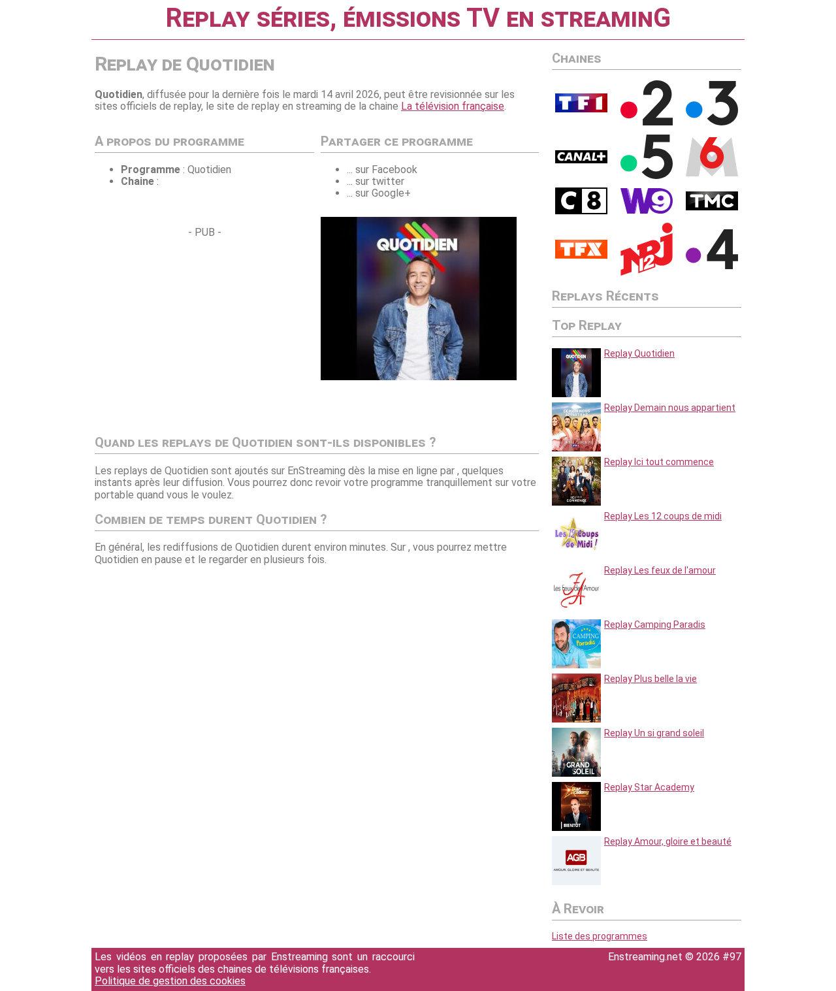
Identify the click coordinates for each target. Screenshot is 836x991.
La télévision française (452, 106)
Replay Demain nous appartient (669, 407)
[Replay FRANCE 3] (712, 122)
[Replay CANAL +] (581, 160)
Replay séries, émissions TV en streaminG (418, 18)
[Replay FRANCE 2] (646, 122)
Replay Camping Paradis (654, 624)
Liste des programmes (599, 936)
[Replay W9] (646, 210)
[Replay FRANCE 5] (646, 176)
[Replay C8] (581, 211)
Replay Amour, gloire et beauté (668, 841)
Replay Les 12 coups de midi (663, 516)
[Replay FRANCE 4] (712, 266)
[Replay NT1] (581, 255)
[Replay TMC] (712, 207)
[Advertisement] (204, 329)
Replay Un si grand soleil (654, 733)
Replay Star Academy (649, 787)
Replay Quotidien (639, 353)
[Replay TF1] (581, 109)
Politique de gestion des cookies (170, 981)
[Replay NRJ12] (646, 272)
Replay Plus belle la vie (650, 679)
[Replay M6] (712, 173)
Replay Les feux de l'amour (660, 570)
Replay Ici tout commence (659, 462)
